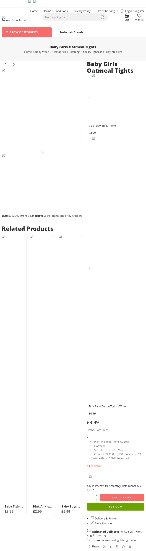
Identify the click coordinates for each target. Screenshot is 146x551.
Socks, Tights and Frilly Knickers (102, 51)
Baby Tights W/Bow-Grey (14, 506)
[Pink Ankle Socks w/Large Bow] (42, 369)
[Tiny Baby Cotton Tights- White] (89, 270)
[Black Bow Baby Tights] (89, 98)
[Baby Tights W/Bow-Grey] (14, 369)
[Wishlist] (42, 152)
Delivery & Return (105, 518)
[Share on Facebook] (110, 546)
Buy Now (115, 506)
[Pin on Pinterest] (117, 546)
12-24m (11, 497)
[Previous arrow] (6, 67)
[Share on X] (104, 546)
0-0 (68, 486)
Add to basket (122, 497)
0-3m (11, 481)
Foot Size (64, 482)
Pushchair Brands (71, 32)
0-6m (40, 486)
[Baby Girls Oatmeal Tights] (42, 109)
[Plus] (96, 496)
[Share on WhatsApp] (123, 546)
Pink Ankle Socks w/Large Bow (42, 506)
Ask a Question (103, 523)
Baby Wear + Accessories (50, 51)
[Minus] (96, 499)
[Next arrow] (13, 67)
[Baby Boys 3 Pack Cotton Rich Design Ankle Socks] (71, 369)
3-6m (11, 486)
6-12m (12, 492)
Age (4, 476)
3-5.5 (68, 497)
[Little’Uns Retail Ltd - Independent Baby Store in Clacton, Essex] (15, 17)
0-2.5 (68, 492)
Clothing (74, 51)
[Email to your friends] (130, 546)
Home (28, 51)
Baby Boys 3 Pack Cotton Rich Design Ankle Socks (70, 506)
